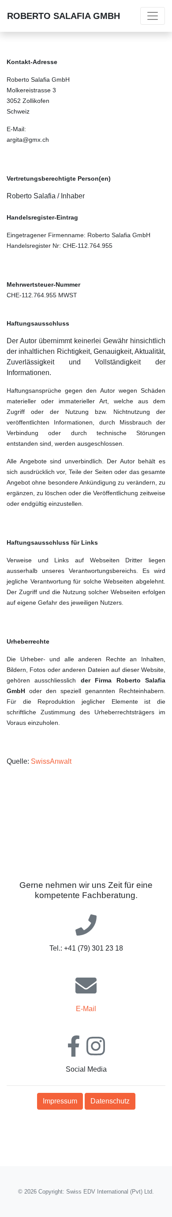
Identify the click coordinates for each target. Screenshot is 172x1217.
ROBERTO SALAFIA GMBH (63, 16)
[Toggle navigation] (152, 16)
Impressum (60, 1101)
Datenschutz (110, 1101)
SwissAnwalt (51, 761)
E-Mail (86, 1008)
